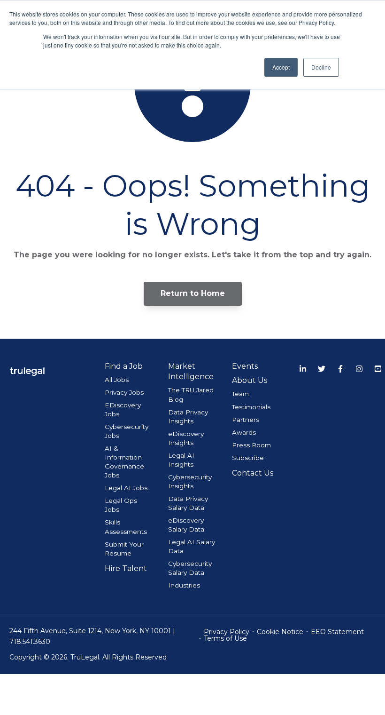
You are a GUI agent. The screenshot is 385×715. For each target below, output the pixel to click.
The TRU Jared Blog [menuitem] (191, 394)
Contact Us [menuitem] (252, 473)
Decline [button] (321, 67)
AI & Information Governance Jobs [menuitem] (124, 462)
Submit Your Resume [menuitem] (124, 548)
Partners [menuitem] (245, 419)
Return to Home (193, 293)
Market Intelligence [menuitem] (191, 371)
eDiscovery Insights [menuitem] (186, 438)
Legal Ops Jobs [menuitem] (121, 505)
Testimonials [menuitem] (251, 407)
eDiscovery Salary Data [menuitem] (186, 524)
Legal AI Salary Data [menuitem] (191, 546)
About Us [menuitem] (249, 380)
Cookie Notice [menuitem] (280, 631)
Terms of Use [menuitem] (225, 638)
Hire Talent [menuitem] (126, 568)
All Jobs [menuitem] (117, 379)
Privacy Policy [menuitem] (226, 631)
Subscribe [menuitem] (248, 457)
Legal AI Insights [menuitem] (181, 460)
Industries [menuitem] (184, 585)
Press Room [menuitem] (251, 445)
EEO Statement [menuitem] (337, 631)
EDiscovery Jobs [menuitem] (123, 409)
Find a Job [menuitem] (124, 366)
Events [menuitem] (245, 366)
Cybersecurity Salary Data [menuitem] (190, 568)
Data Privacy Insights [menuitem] (188, 416)
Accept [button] (281, 67)
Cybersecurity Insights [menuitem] (190, 481)
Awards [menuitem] (244, 432)
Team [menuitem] (240, 393)
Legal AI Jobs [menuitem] (126, 488)
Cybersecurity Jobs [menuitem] (126, 431)
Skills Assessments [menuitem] (126, 526)
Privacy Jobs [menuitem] (124, 392)
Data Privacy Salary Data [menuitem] (188, 503)
